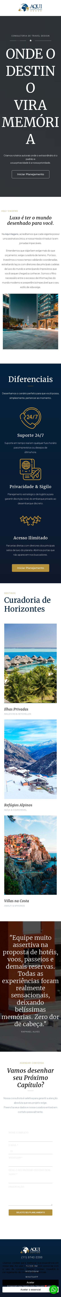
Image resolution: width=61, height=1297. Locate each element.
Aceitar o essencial (30, 1289)
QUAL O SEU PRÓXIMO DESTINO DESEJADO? (30, 1172)
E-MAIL (13, 1145)
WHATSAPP (15, 1158)
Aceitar (30, 1282)
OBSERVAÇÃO (16, 1187)
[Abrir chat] (53, 1289)
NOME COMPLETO (19, 1132)
